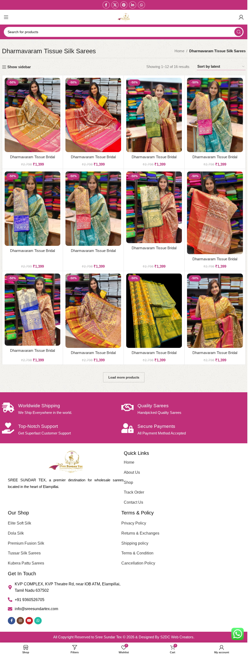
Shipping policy (134, 543)
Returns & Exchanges (140, 533)
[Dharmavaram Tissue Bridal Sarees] (32, 115)
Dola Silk (16, 533)
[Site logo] (123, 17)
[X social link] (115, 5)
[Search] (238, 32)
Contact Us (133, 502)
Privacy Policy (133, 523)
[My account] (241, 17)
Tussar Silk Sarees (24, 553)
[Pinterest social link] (123, 5)
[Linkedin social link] (132, 5)
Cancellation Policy (138, 563)
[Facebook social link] (106, 5)
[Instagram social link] (20, 620)
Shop (128, 482)
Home (179, 51)
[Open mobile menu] (6, 17)
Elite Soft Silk (19, 523)
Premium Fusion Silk (26, 543)
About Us (132, 472)
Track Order (134, 492)
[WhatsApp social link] (141, 5)
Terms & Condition (137, 553)
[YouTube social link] (29, 620)
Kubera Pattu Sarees (26, 563)
